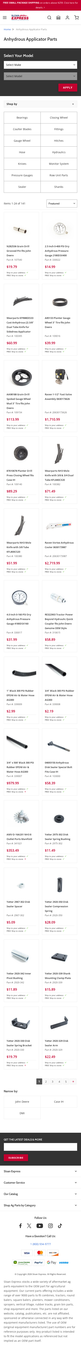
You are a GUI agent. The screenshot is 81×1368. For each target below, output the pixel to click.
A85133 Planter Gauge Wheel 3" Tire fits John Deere (57, 322)
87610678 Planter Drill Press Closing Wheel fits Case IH (20, 475)
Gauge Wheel (22, 140)
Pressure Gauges (22, 175)
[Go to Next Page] (73, 1081)
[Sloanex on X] (29, 1227)
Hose (22, 152)
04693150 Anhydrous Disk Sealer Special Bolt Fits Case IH (58, 767)
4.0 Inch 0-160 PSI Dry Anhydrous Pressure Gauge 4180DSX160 (19, 619)
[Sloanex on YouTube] (40, 1227)
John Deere (22, 1101)
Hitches (58, 140)
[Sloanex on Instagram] (50, 1227)
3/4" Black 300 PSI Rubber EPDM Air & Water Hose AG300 (59, 695)
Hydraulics (59, 152)
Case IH (58, 1101)
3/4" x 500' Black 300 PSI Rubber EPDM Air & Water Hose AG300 (20, 767)
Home (7, 29)
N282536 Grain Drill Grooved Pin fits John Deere (19, 251)
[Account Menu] (67, 17)
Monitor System (59, 163)
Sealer (22, 187)
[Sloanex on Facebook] (20, 1227)
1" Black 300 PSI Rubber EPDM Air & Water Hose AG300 (20, 695)
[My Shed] (58, 17)
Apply (68, 87)
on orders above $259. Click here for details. (40, 5)
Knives (22, 163)
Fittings (58, 129)
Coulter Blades (22, 129)
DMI (22, 1113)
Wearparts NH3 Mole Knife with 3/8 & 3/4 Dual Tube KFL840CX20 (59, 475)
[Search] (49, 17)
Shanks (58, 187)
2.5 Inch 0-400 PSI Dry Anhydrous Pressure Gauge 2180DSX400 (57, 251)
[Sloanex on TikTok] (60, 1227)
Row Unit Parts (59, 175)
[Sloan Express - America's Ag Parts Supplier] (20, 17)
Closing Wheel (59, 117)
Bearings (22, 117)
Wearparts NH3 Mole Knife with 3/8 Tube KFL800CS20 (19, 547)
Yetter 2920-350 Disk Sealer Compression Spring (56, 906)
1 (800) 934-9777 (40, 1244)
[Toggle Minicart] (76, 17)
